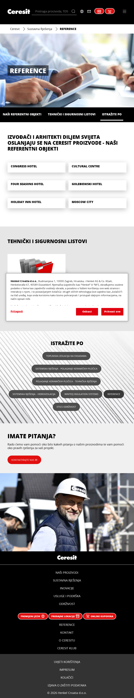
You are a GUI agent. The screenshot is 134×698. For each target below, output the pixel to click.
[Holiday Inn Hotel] (37, 201)
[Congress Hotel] (37, 165)
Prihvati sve (112, 311)
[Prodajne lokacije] (99, 12)
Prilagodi (17, 311)
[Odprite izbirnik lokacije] (82, 11)
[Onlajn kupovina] (110, 12)
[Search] (74, 11)
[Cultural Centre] (97, 165)
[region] (67, 297)
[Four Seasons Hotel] (37, 183)
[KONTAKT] (89, 11)
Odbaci (87, 311)
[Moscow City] (97, 201)
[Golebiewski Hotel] (97, 183)
